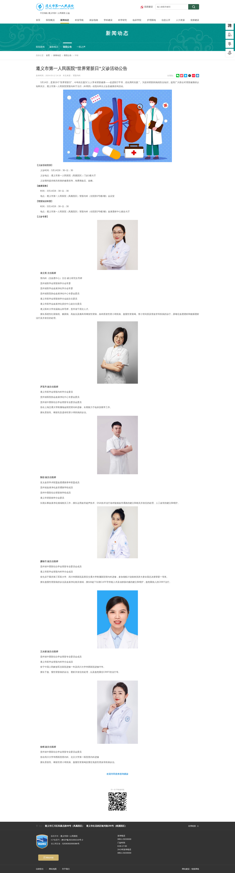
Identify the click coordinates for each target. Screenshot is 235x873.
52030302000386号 (65, 844)
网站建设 (186, 869)
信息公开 (166, 20)
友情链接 (193, 826)
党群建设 (194, 20)
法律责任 (40, 869)
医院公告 (67, 47)
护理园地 (151, 20)
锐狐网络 (195, 869)
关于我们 (66, 869)
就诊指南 (93, 20)
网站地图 (53, 869)
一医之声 (81, 47)
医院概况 (50, 20)
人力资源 (180, 20)
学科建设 (108, 20)
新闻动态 (64, 20)
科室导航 (79, 20)
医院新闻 (40, 47)
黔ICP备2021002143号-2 (67, 840)
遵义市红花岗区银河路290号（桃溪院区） (106, 826)
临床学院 (137, 20)
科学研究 (122, 20)
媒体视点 (54, 47)
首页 (38, 20)
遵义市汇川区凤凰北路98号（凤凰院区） (64, 826)
